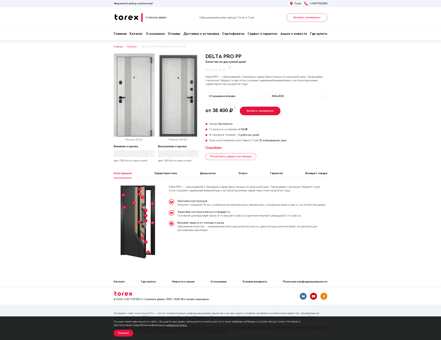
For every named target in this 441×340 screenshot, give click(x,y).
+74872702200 (318, 3)
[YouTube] (313, 296)
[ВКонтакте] (303, 296)
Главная (120, 34)
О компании (155, 34)
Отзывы (174, 34)
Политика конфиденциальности (305, 281)
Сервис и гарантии (262, 34)
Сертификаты (233, 34)
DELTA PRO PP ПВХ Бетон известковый (163, 46)
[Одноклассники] (323, 296)
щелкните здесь (176, 325)
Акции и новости (293, 34)
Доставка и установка (201, 34)
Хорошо (123, 333)
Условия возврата (254, 281)
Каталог (136, 34)
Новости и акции (183, 281)
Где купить (318, 34)
